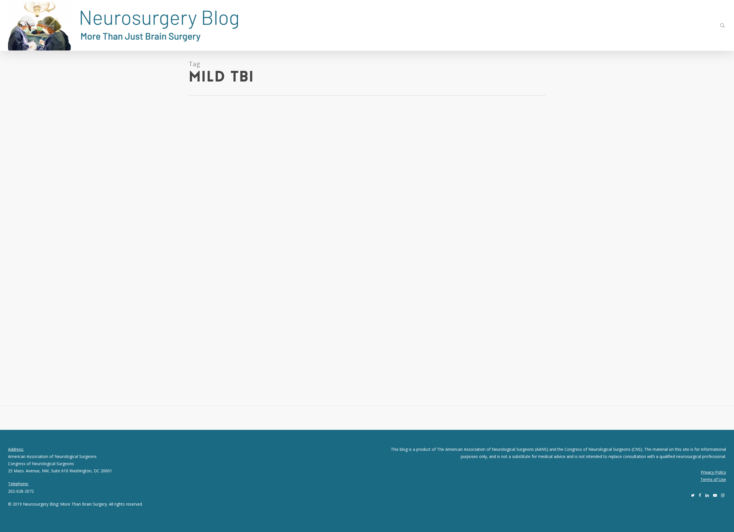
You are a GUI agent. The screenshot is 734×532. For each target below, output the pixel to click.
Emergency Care (96, 325)
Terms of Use (713, 479)
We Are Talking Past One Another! (65, 232)
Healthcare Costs (40, 333)
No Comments (91, 240)
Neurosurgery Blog (25, 134)
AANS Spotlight (57, 134)
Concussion (80, 134)
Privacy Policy (713, 472)
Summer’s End (28, 317)
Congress (73, 325)
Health (96, 134)
